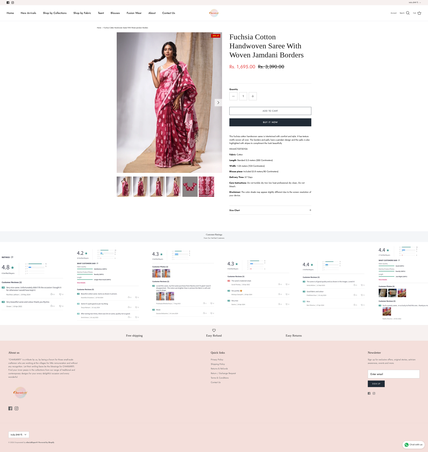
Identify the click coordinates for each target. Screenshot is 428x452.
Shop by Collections (55, 13)
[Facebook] (8, 2)
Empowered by (26, 442)
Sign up (376, 383)
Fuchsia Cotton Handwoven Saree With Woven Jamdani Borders (126, 27)
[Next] (218, 102)
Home (10, 13)
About (151, 13)
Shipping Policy (218, 364)
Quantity (233, 89)
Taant (101, 13)
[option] (169, 102)
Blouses (115, 13)
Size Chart (234, 210)
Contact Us (168, 13)
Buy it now (270, 122)
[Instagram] (12, 2)
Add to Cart (270, 110)
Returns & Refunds (219, 368)
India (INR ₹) (413, 2)
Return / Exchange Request (223, 373)
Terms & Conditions (220, 377)
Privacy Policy (217, 359)
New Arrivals (28, 13)
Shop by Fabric (82, 13)
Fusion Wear (134, 13)
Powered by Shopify (46, 442)
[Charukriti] (214, 13)
